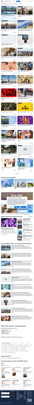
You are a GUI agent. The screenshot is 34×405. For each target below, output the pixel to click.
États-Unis (5, 389)
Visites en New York (19, 389)
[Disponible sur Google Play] (13, 393)
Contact (17, 392)
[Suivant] (32, 183)
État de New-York (9, 389)
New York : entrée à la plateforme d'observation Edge (27, 380)
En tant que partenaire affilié (29, 397)
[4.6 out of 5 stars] (3, 365)
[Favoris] (27, 1)
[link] (9, 12)
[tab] (6, 343)
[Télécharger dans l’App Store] (13, 396)
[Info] (9, 5)
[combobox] (10, 1)
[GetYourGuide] (2, 1)
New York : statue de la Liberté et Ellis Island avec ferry (6, 368)
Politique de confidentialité (27, 214)
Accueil (2, 389)
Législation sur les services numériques (19, 398)
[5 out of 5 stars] (6, 369)
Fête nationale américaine (5, 330)
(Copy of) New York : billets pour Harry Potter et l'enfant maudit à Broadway (6, 380)
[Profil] (32, 1)
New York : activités (14, 389)
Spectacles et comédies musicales (5, 333)
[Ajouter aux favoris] (15, 6)
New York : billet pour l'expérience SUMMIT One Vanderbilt (27, 368)
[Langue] (29, 1)
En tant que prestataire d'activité (29, 393)
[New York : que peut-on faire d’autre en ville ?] (32, 328)
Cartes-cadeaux (25, 397)
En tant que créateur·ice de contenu (30, 395)
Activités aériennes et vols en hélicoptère (6, 331)
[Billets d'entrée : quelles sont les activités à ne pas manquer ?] (32, 337)
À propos (25, 392)
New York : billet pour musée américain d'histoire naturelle (16, 380)
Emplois (25, 393)
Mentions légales (18, 393)
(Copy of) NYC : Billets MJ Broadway (17, 367)
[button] (9, 12)
